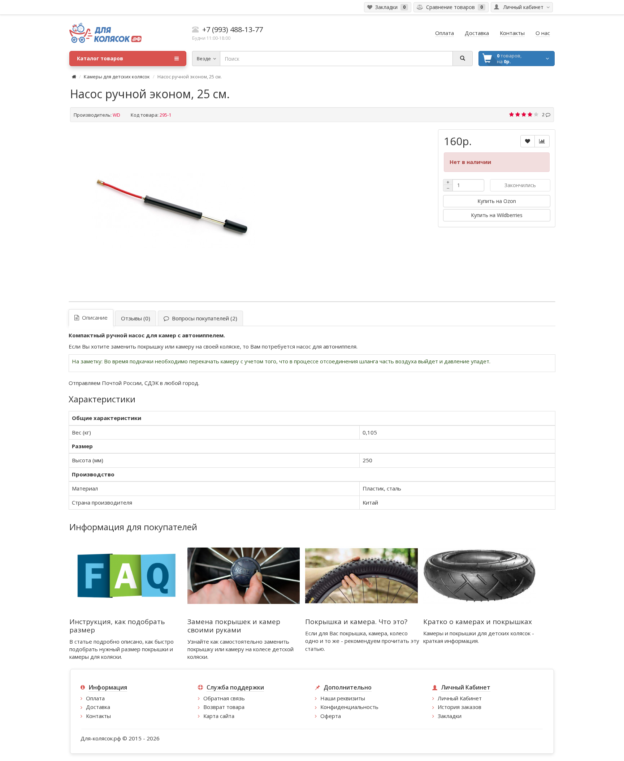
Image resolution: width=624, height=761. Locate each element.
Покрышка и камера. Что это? (356, 621)
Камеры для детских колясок (117, 76)
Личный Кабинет (460, 698)
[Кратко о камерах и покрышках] (479, 575)
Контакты (98, 715)
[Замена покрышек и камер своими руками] (243, 575)
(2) (203, 318)
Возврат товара (223, 706)
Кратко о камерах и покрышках (477, 621)
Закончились (520, 185)
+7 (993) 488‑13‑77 (232, 29)
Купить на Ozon (496, 201)
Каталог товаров (100, 58)
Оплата (95, 698)
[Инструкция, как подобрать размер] (125, 575)
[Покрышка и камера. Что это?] (361, 575)
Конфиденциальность (349, 706)
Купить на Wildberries (497, 215)
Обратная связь (224, 698)
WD (116, 115)
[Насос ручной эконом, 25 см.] (173, 210)
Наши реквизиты (342, 698)
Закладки (450, 715)
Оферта (330, 715)
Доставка (98, 706)
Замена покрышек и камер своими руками (233, 626)
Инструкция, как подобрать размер (117, 626)
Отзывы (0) (135, 318)
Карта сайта (218, 715)
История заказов (459, 706)
